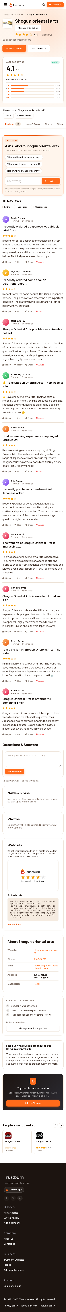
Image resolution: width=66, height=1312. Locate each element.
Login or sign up (12, 1285)
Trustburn (14, 1177)
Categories (7, 14)
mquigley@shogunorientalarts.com (46, 967)
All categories (11, 1212)
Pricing (7, 1264)
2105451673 (40, 959)
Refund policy (48, 1305)
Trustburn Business (14, 1259)
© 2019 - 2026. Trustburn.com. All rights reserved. (29, 1299)
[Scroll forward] (61, 1125)
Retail (20, 14)
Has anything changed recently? (23, 170)
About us (8, 1238)
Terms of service (29, 1305)
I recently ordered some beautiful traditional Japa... (25, 281)
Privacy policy (11, 1305)
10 (39, 881)
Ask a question (14, 771)
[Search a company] (44, 4)
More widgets (14, 924)
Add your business (13, 1269)
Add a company (12, 1222)
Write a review (11, 1217)
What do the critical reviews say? (24, 157)
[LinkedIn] (20, 1198)
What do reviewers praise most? (23, 164)
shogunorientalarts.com (46, 951)
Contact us (9, 1243)
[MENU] (5, 4)
